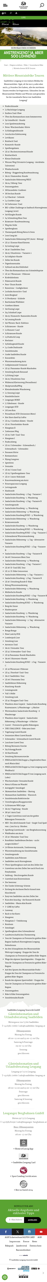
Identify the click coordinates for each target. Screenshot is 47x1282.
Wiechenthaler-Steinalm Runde (19, 781)
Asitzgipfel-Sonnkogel (15, 788)
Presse (26, 1241)
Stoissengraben (12, 186)
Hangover (9, 917)
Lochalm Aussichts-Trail (16, 291)
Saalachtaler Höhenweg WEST (18, 179)
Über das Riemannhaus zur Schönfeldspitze (24, 270)
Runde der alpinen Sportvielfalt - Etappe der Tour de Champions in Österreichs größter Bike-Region (26, 984)
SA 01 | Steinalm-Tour (14, 648)
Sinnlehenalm (11, 351)
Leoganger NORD (12, 400)
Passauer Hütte (11, 452)
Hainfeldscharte (12, 396)
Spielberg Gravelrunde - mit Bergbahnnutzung (25, 830)
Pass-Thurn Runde (13, 284)
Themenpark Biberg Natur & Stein (20, 232)
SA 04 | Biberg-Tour (13, 183)
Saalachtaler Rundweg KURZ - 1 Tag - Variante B (26, 595)
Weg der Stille (11, 225)
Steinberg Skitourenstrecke (17, 756)
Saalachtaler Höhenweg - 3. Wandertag (22, 512)
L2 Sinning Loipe (12, 393)
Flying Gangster (12, 459)
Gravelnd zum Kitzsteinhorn (17, 879)
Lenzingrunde (11, 690)
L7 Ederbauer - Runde (14, 403)
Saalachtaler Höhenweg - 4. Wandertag (22, 627)
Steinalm (9, 466)
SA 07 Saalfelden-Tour (14, 676)
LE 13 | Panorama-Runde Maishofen (20, 368)
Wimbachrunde (12, 169)
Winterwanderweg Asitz (15, 361)
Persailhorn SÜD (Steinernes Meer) (20, 414)
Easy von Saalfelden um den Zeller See (21, 896)
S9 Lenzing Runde (13, 319)
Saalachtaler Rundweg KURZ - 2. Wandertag (24, 602)
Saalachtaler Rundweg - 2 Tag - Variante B (23, 553)
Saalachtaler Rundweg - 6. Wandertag (21, 616)
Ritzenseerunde (12, 522)
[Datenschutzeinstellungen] (5, 1277)
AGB (40, 1237)
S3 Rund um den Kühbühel (16, 267)
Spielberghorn (11, 228)
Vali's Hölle (10, 693)
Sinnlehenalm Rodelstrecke (17, 798)
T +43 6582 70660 (10, 1026)
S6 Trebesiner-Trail (13, 204)
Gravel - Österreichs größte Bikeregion (22, 725)
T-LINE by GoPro (12, 907)
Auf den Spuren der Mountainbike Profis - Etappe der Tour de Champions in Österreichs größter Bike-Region (24, 973)
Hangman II (10, 428)
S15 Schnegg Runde (13, 749)
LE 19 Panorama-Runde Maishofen (20, 655)
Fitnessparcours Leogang (16, 484)
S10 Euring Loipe (12, 309)
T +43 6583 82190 (8, 1122)
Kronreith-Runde (12, 144)
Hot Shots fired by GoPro (15, 417)
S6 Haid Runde (11, 753)
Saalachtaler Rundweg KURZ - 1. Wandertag (24, 529)
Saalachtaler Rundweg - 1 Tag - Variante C (23, 564)
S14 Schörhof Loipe (13, 312)
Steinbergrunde (12, 854)
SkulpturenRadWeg (13, 386)
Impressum (14, 1241)
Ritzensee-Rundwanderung (17, 221)
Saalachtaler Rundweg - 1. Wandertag (21, 498)
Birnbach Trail (11, 141)
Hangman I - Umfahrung (16, 921)
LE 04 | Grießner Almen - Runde (19, 421)
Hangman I (10, 438)
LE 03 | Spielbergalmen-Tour (17, 473)
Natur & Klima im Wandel (16, 784)
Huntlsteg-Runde (13, 686)
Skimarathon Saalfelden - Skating (20, 791)
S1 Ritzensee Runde (13, 333)
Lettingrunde (11, 487)
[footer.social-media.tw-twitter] (18, 1232)
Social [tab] (6, 24)
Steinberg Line (11, 641)
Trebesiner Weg (12, 431)
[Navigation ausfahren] (5, 5)
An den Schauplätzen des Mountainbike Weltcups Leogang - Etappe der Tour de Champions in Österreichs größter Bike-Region (25, 952)
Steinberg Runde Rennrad (16, 372)
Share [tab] (16, 24)
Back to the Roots (12, 914)
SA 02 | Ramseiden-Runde (16, 176)
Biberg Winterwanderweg (16, 585)
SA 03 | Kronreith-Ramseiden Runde (21, 316)
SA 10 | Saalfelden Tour (15, 249)
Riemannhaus (11, 456)
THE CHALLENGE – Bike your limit (20, 728)
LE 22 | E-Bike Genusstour (16, 571)
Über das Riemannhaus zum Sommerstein (23, 116)
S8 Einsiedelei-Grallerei (15, 190)
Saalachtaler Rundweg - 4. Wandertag (21, 508)
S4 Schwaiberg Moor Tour (16, 218)
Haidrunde (10, 491)
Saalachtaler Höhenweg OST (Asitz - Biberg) (24, 239)
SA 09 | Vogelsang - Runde (16, 809)
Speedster (9, 463)
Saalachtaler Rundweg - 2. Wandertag (21, 526)
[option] (23, 1273)
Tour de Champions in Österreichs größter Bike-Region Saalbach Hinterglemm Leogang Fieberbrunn (26, 942)
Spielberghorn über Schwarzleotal (20, 931)
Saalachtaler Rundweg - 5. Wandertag (21, 613)
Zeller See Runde (12, 260)
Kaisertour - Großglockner (16, 288)
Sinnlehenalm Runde (14, 997)
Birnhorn (9, 924)
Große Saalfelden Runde (15, 354)
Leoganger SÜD (11, 407)
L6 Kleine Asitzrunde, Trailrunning (20, 847)
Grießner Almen (12, 305)
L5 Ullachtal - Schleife (14, 197)
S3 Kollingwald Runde (14, 344)
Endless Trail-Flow (13, 113)
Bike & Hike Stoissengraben (17, 994)
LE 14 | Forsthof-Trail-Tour (16, 672)
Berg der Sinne (11, 606)
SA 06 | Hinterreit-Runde (16, 658)
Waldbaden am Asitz (14, 833)
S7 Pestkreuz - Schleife (15, 298)
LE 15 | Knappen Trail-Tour (16, 700)
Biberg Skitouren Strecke (16, 746)
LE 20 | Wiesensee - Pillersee (17, 274)
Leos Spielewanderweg (15, 123)
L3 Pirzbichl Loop (12, 337)
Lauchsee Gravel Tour (14, 742)
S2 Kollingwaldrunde (14, 130)
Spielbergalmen (12, 148)
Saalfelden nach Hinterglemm (18, 861)
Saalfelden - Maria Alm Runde (18, 903)
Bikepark (9, 1246)
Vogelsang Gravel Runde (15, 732)
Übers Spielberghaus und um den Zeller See (24, 865)
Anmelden (32, 1220)
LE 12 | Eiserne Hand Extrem (17, 242)
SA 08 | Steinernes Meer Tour (17, 557)
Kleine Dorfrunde (12, 158)
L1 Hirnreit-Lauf (12, 330)
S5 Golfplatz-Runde (13, 256)
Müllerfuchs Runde (13, 592)
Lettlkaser (9, 137)
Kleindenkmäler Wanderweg (17, 389)
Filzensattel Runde (13, 281)
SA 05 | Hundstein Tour (15, 379)
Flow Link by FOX (12, 634)
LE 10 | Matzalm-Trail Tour (16, 837)
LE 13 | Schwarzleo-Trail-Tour (18, 651)
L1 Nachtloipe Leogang (15, 109)
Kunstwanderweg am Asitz (16, 480)
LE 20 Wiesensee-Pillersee (16, 669)
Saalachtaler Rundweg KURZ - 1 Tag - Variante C (26, 533)
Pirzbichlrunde (11, 106)
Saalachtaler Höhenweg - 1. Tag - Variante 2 (24, 574)
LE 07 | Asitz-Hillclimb (15, 477)
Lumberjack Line (12, 637)
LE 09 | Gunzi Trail (13, 470)
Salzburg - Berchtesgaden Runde (19, 875)
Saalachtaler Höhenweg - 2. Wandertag (22, 519)
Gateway (9, 910)
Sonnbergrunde (12, 505)
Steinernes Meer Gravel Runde (18, 735)
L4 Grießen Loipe (12, 200)
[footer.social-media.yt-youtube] (41, 1232)
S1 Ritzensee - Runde (14, 326)
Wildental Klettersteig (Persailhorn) (21, 382)
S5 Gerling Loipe (12, 246)
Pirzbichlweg (10, 442)
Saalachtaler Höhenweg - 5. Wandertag (22, 560)
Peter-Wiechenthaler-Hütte (17, 127)
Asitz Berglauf (11, 295)
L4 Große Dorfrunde (13, 347)
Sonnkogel (9, 928)
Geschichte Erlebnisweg (15, 134)
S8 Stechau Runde (13, 193)
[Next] (43, 1273)
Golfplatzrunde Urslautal (16, 365)
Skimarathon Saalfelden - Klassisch (20, 795)
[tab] (42, 5)
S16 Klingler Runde (13, 214)
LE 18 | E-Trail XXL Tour (15, 567)
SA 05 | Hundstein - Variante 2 (18, 253)
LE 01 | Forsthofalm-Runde (17, 424)
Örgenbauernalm (12, 263)
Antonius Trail (11, 644)
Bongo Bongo (10, 630)
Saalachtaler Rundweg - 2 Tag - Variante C (23, 494)
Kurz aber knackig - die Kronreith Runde (22, 900)
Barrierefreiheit (23, 1250)
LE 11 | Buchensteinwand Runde (19, 151)
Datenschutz (35, 1246)
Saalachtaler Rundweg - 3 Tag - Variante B (23, 578)
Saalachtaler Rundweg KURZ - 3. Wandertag (24, 515)
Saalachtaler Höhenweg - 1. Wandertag (22, 588)
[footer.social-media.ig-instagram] (29, 1232)
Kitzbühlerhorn (12, 277)
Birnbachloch (11, 155)
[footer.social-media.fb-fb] (6, 1232)
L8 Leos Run (10, 410)
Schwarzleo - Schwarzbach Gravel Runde (22, 739)
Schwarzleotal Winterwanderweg (19, 536)
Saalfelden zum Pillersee (16, 858)
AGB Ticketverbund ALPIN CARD (20, 1237)
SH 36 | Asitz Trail (12, 812)
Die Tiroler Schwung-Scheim (17, 886)
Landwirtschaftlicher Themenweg (20, 935)
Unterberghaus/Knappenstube (18, 802)
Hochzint (9, 340)
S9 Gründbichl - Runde (15, 120)
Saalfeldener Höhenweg (15, 683)
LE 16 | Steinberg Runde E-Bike (18, 581)
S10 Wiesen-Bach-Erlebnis (17, 323)
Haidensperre (11, 609)
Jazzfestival (21, 1246)
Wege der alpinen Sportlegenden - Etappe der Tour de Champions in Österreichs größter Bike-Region (26, 963)
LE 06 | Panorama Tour (15, 679)
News (34, 1241)
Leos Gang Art (11, 235)
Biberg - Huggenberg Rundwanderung (21, 172)
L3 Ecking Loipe (12, 375)
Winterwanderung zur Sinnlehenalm (21, 851)
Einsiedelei (10, 358)
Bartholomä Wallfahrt (14, 302)
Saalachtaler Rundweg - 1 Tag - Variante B (23, 501)
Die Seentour (10, 882)
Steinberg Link (11, 697)
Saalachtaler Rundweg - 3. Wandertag (21, 599)
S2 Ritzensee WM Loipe (15, 805)
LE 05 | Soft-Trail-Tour (15, 435)
